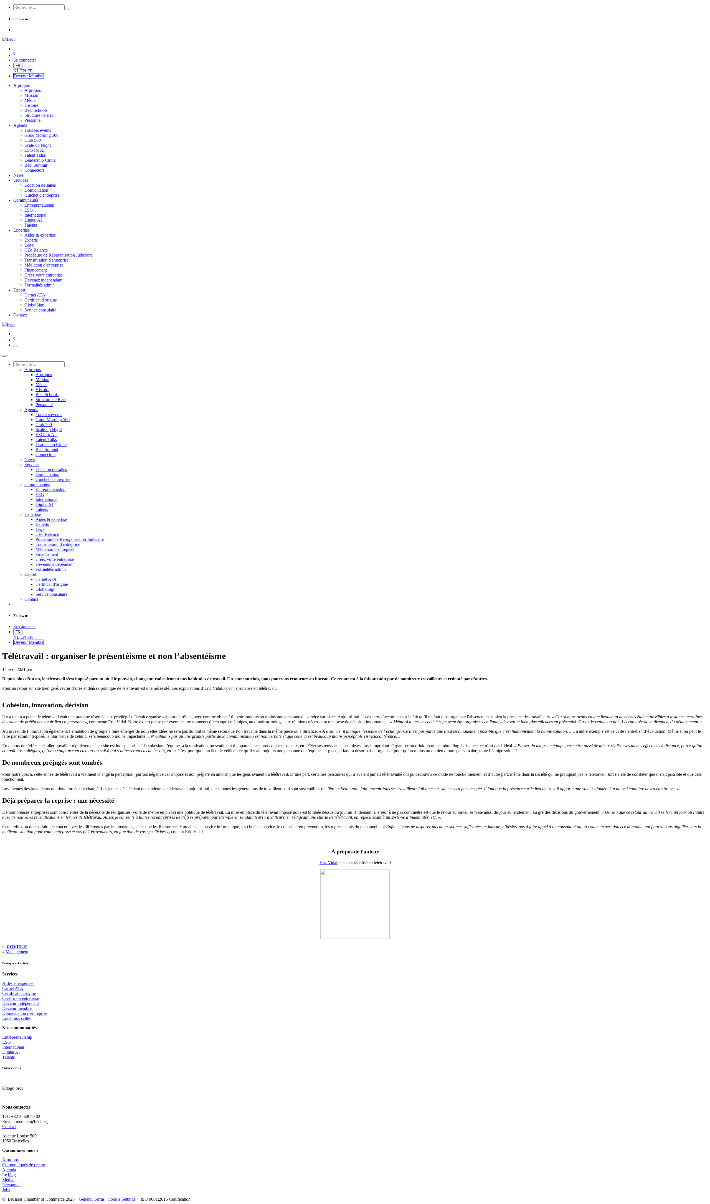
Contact (9, 1126)
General (91, 1199)
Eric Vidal (328, 862)
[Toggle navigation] (15, 346)
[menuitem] (16, 71)
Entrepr (17, 1037)
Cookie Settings (120, 1199)
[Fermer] (4, 356)
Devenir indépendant (20, 1003)
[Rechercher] (68, 8)
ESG (6, 1042)
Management (17, 951)
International (13, 1047)
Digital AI (11, 1052)
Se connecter (24, 60)
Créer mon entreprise (20, 998)
